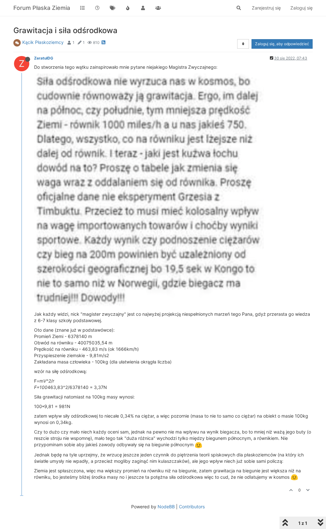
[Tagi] (112, 8)
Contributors (192, 506)
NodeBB (166, 506)
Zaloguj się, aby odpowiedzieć (282, 43)
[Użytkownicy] (143, 8)
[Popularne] (128, 8)
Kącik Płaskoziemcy (43, 42)
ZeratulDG (43, 58)
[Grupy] (158, 8)
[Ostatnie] (97, 8)
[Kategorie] (82, 8)
